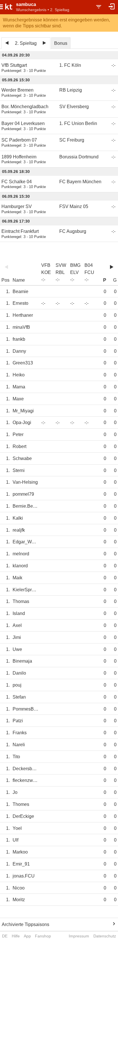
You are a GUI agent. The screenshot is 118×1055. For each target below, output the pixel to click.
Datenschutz (104, 936)
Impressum (79, 936)
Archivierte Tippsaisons (25, 924)
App (27, 936)
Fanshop (43, 936)
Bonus (60, 43)
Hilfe (16, 936)
